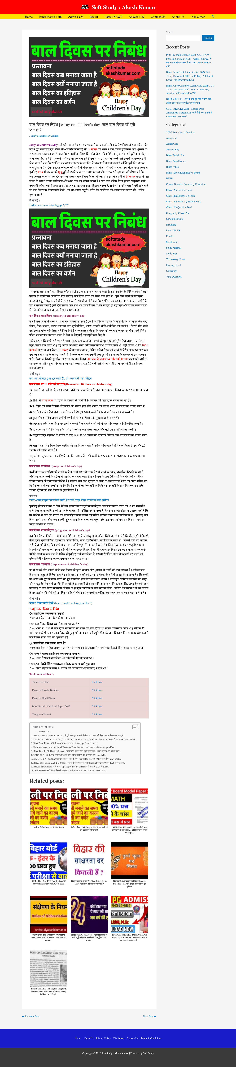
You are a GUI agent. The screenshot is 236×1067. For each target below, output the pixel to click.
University (171, 270)
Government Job (174, 218)
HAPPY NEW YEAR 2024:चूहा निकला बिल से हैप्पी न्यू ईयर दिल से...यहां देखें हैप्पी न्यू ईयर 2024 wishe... (77, 758)
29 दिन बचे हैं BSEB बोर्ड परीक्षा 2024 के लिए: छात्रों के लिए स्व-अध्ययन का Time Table (69, 754)
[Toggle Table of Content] (133, 727)
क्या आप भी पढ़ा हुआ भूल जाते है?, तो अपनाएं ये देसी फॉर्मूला (60, 378)
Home (29, 16)
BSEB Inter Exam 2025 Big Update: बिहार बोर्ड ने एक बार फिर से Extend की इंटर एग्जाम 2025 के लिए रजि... (79, 762)
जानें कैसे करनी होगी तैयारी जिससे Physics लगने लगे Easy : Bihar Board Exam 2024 (70, 770)
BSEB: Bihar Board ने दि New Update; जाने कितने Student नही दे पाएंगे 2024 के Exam (71, 766)
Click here (97, 682)
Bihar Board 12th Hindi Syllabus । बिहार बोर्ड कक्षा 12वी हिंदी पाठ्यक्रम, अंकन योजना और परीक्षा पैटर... (77, 751)
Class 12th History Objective (180, 195)
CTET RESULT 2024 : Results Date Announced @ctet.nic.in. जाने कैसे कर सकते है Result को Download (189, 112)
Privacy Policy (103, 1038)
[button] (212, 17)
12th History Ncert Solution (180, 132)
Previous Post (30, 1016)
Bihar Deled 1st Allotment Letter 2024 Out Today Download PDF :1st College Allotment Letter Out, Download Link (189, 75)
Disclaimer (197, 16)
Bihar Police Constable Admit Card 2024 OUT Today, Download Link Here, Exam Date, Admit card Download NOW (190, 89)
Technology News (175, 259)
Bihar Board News (175, 161)
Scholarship (172, 242)
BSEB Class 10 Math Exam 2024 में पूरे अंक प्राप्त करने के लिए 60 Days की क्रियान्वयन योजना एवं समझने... (79, 735)
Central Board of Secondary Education (185, 184)
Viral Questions (174, 276)
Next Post (149, 1016)
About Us (178, 16)
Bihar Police (172, 166)
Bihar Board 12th (50, 16)
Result (94, 16)
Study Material (38, 135)
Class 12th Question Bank (179, 207)
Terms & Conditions (151, 1038)
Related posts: (45, 731)
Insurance (171, 224)
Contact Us (158, 16)
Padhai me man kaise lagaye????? (49, 205)
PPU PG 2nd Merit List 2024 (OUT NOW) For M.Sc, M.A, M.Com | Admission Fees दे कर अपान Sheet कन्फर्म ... (85, 739)
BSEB (169, 178)
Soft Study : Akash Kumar (124, 7)
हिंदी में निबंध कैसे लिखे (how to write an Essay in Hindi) (60, 603)
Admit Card (75, 16)
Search (169, 32)
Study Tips (171, 253)
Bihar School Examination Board (183, 172)
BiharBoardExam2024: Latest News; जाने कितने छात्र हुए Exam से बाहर (64, 743)
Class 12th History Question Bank (183, 201)
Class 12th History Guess (179, 190)
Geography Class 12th (177, 213)
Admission (171, 137)
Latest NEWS (113, 16)
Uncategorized (173, 265)
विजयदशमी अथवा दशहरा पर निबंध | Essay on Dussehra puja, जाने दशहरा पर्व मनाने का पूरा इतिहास (74, 747)
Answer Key (136, 16)
